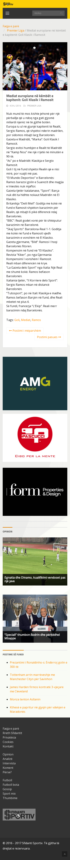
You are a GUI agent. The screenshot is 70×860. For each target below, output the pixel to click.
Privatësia (9, 737)
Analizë (7, 759)
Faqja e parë (11, 26)
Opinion (8, 754)
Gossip (7, 789)
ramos (36, 320)
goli (17, 320)
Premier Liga (15, 30)
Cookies (8, 742)
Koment (8, 768)
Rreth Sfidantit (12, 733)
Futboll (7, 780)
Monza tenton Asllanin (25, 699)
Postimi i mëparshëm (26, 331)
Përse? (7, 772)
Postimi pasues (47, 337)
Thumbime (10, 798)
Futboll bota (11, 785)
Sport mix (9, 794)
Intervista (9, 763)
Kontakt (8, 746)
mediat (25, 320)
